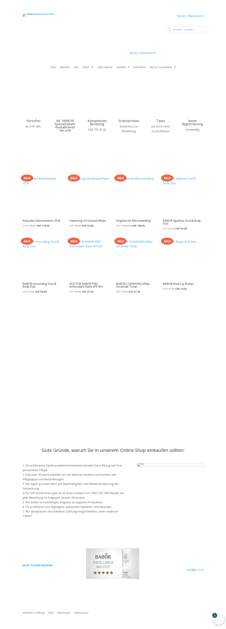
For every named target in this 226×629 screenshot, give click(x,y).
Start (53, 67)
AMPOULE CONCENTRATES (149, 358)
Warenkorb (148, 53)
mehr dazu (131, 397)
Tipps (160, 121)
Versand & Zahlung (33, 612)
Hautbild (121, 67)
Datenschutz (81, 612)
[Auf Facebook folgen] (192, 580)
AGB (50, 612)
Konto (133, 53)
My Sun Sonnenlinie (161, 67)
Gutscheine (139, 67)
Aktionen (65, 67)
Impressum (63, 612)
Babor (86, 67)
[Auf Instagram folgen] (200, 580)
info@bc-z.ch (195, 570)
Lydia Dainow (104, 67)
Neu (76, 67)
